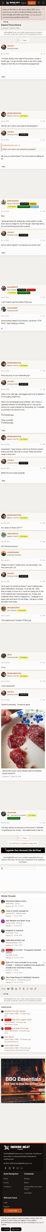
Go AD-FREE (12, 1211)
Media (26, 1183)
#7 (44, 316)
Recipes (27, 1179)
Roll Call (19, 923)
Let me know (35, 15)
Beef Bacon (9, 1037)
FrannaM (9, 955)
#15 (44, 581)
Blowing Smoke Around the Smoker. (17, 1050)
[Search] (43, 3)
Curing (17, 903)
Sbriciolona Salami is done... (16, 901)
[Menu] (2, 3)
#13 (44, 541)
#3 (44, 140)
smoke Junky (10, 923)
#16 (44, 615)
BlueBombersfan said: (10, 145)
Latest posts (6, 1007)
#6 (44, 297)
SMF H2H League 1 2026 (21, 1020)
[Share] (41, 53)
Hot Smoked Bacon (11, 1042)
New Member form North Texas (18, 921)
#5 (44, 240)
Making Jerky (21, 913)
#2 (44, 121)
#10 (44, 444)
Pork (16, 933)
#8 (44, 371)
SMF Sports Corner (11, 1024)
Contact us (7, 1187)
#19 (44, 700)
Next (25, 40)
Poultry (15, 955)
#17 (44, 662)
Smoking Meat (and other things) (33, 1188)
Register (7, 1206)
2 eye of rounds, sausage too (17, 911)
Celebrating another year (15, 940)
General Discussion (24, 980)
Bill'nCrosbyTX (11, 980)
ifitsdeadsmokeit (11, 943)
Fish (5, 1016)
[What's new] (39, 3)
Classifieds (28, 1193)
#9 (44, 389)
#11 (44, 468)
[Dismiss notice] (43, 9)
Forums (6, 1183)
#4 (44, 211)
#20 (43, 823)
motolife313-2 (10, 913)
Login (5, 1202)
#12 (44, 523)
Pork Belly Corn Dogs (20, 1028)
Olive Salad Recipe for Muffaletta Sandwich (22, 977)
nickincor (9, 970)
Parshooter (10, 933)
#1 (44, 54)
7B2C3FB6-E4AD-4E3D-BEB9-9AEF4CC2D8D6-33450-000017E (22, 772)
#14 (44, 560)
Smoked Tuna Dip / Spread (14, 1011)
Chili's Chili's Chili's (11, 1045)
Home (6, 1179)
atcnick (5, 28)
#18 (44, 681)
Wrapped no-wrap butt (14, 930)
